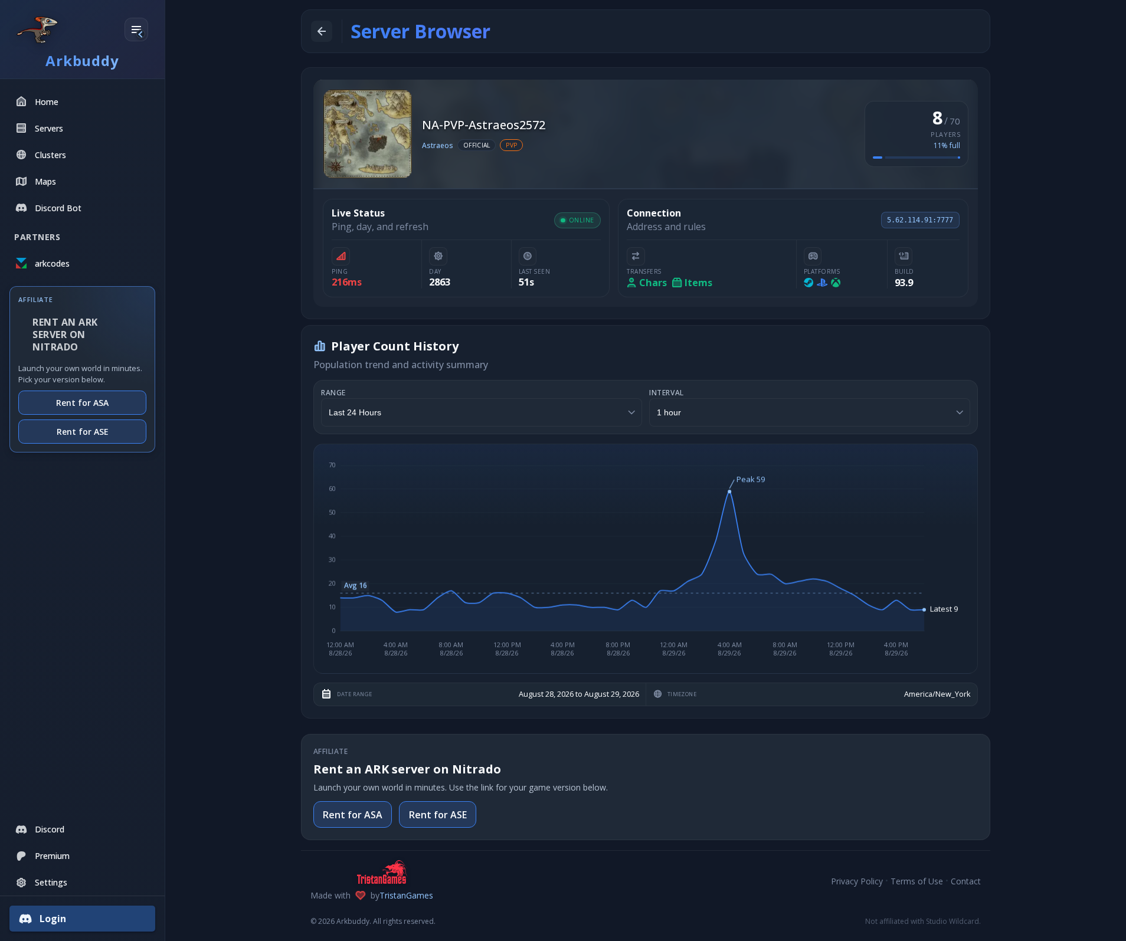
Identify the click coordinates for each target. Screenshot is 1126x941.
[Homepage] (37, 30)
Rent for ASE (83, 431)
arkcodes (52, 263)
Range (333, 393)
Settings (51, 882)
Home (46, 101)
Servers (49, 128)
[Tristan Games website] (372, 872)
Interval (666, 393)
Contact (966, 881)
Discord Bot (58, 208)
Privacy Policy (857, 881)
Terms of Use (917, 881)
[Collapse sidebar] (136, 30)
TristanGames (406, 895)
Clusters (50, 154)
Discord (49, 829)
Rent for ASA (82, 403)
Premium (52, 855)
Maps (45, 181)
